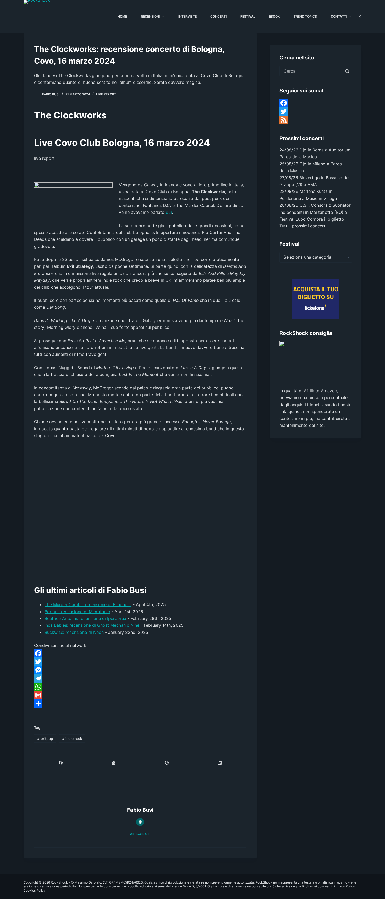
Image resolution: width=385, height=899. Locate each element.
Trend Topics (305, 16)
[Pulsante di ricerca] (347, 71)
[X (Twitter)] (113, 762)
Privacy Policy (344, 886)
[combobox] (311, 71)
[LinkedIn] (219, 762)
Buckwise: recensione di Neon (74, 632)
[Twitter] (140, 661)
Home (122, 16)
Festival (247, 16)
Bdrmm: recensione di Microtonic (77, 611)
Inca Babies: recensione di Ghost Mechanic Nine (92, 625)
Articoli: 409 (140, 834)
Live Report (106, 94)
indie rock (72, 738)
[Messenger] (140, 670)
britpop (45, 738)
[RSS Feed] (315, 120)
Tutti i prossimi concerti (303, 225)
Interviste (187, 16)
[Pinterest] (166, 762)
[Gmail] (140, 695)
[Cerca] (360, 16)
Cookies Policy (35, 890)
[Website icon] (140, 822)
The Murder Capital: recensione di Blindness (88, 604)
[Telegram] (140, 678)
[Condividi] (140, 703)
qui (169, 212)
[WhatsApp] (140, 687)
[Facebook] (140, 653)
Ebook (274, 16)
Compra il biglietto (325, 219)
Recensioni (150, 16)
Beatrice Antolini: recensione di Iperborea (85, 618)
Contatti (339, 16)
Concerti (218, 16)
